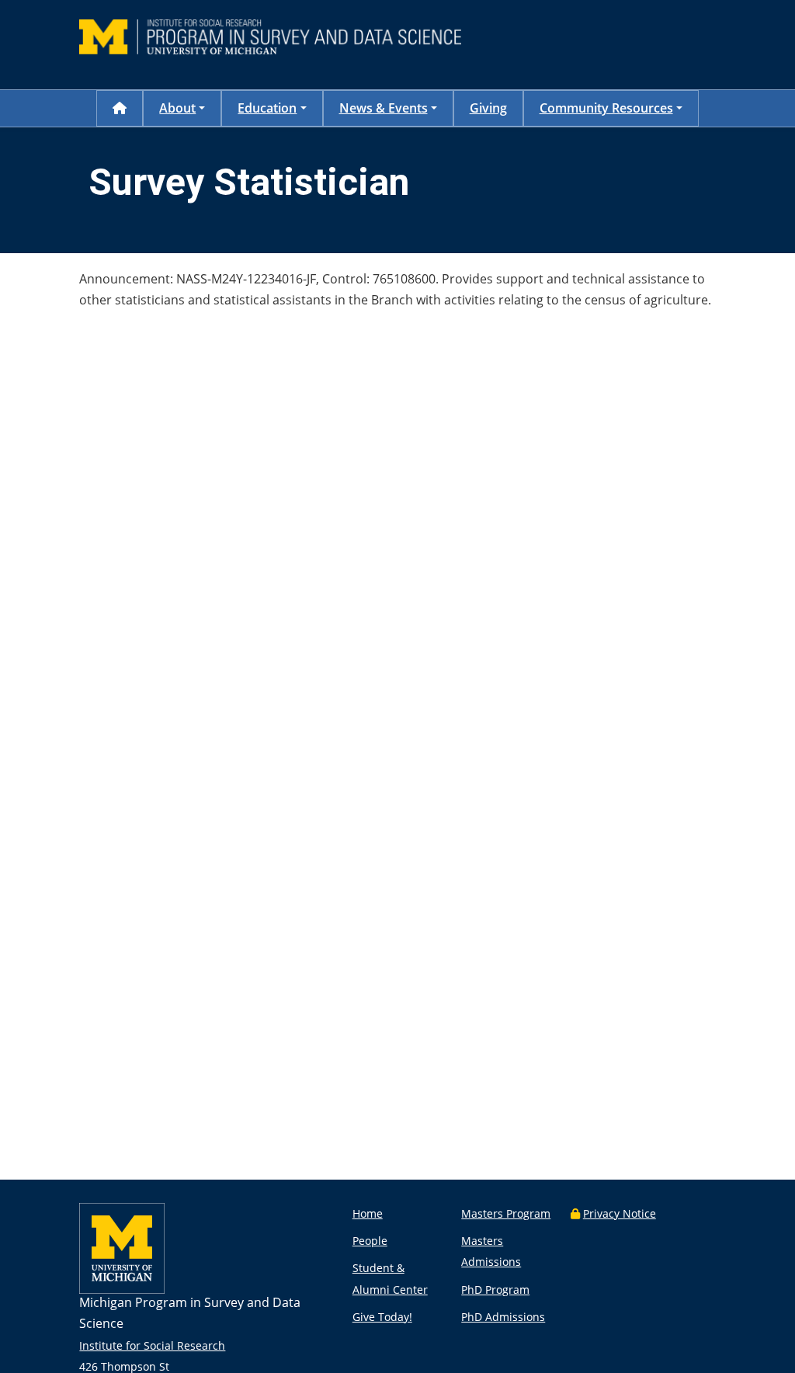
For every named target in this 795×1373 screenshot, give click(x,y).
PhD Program (495, 1289)
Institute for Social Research (152, 1345)
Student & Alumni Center (390, 1278)
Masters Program (505, 1213)
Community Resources (606, 107)
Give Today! (382, 1316)
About (177, 107)
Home (367, 1213)
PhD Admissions (503, 1316)
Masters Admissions (491, 1251)
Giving (488, 107)
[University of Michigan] (122, 1289)
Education (267, 107)
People (369, 1240)
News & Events (383, 107)
